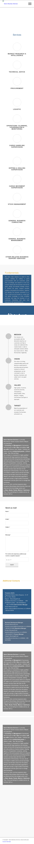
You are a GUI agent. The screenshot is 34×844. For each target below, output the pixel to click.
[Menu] (28, 3)
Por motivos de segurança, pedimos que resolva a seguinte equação (15, 555)
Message (8, 535)
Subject (7, 527)
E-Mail (7, 519)
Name (7, 511)
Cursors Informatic (7, 841)
